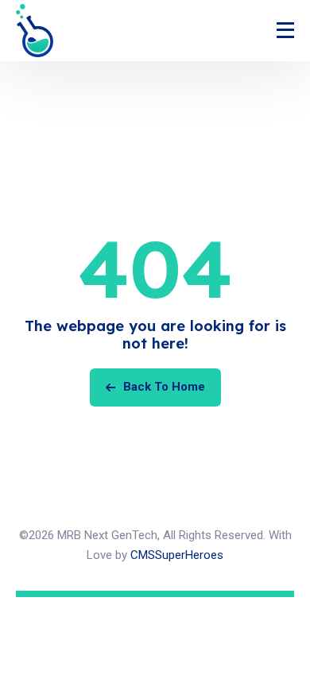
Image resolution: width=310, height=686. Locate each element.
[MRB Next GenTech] (34, 30)
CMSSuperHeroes (176, 555)
